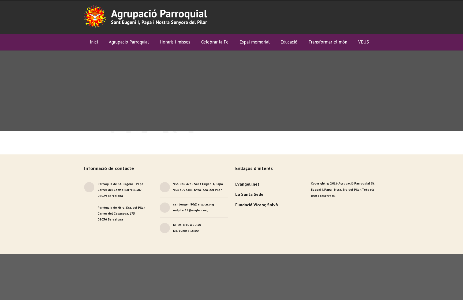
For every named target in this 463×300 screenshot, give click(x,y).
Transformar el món (327, 42)
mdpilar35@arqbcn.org (190, 210)
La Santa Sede (249, 194)
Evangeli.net (247, 184)
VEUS (363, 42)
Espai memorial (255, 42)
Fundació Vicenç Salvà (256, 204)
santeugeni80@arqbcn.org (193, 204)
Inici (94, 42)
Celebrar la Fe (215, 42)
